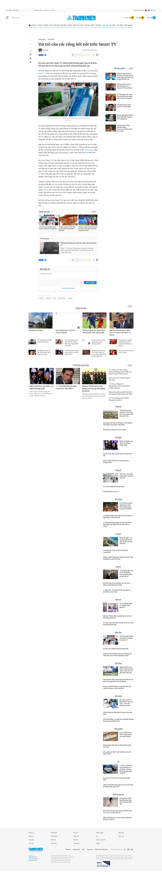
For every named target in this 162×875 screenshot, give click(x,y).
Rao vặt (120, 836)
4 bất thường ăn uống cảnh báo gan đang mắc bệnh (117, 713)
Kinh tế (51, 25)
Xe (110, 25)
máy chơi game (62, 298)
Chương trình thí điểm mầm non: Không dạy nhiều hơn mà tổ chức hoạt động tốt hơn (117, 654)
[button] (30, 41)
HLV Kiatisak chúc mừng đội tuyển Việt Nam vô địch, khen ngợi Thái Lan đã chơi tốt (118, 680)
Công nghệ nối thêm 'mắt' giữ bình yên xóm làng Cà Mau (117, 753)
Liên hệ (52, 10)
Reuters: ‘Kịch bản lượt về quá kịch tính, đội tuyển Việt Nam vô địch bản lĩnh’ (117, 687)
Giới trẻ (70, 25)
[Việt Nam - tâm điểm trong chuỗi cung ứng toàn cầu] (110, 477)
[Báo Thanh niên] (35, 849)
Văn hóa (87, 25)
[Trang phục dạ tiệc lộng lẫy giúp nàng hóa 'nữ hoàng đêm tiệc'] (110, 802)
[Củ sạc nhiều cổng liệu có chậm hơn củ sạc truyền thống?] (110, 736)
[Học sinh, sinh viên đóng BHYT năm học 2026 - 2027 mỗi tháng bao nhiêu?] (110, 703)
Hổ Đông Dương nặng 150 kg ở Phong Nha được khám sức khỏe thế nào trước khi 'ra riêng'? (117, 524)
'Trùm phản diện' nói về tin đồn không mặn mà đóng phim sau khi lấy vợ (126, 573)
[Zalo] (155, 10)
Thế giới (45, 25)
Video (114, 25)
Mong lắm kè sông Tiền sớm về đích (114, 430)
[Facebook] (149, 10)
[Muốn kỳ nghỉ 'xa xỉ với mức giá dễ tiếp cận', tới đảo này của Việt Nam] (110, 541)
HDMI (54, 298)
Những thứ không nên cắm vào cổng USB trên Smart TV (78, 244)
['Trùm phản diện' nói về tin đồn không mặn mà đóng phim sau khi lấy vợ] (110, 574)
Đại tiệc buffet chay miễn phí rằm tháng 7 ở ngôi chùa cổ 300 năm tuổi (118, 516)
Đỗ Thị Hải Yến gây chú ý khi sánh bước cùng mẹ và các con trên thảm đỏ (117, 811)
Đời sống (57, 25)
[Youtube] (146, 10)
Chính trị (34, 25)
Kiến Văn (45, 50)
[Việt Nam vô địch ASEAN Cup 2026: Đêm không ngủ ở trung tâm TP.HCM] (110, 506)
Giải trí (93, 25)
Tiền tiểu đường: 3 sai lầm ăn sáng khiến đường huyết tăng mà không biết (118, 720)
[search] (23, 17)
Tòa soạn (90, 849)
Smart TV (42, 73)
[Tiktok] (152, 10)
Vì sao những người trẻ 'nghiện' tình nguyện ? (126, 605)
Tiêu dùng (120, 25)
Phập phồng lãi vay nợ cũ (111, 491)
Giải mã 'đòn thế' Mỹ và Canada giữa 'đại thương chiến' (116, 461)
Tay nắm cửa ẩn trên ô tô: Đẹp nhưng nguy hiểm (116, 779)
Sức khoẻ (54, 836)
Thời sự (40, 25)
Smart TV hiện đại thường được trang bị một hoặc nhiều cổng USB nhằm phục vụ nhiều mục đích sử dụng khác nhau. (77, 250)
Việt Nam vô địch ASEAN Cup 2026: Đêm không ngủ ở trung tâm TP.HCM (126, 506)
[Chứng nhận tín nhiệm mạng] (103, 864)
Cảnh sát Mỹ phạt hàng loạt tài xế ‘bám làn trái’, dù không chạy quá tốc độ (118, 786)
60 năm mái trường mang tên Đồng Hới (115, 649)
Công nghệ (105, 25)
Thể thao (98, 25)
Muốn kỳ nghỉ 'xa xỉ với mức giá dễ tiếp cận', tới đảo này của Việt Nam (126, 540)
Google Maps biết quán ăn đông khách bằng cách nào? (117, 746)
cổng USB (48, 298)
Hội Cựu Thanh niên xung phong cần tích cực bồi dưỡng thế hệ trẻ (117, 617)
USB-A (45, 190)
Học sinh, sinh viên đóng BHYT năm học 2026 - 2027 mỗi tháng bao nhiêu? (126, 702)
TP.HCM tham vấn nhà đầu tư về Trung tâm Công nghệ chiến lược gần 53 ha (126, 413)
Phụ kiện (70, 298)
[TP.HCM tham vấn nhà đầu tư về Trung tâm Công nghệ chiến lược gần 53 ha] (110, 414)
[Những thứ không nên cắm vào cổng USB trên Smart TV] (49, 248)
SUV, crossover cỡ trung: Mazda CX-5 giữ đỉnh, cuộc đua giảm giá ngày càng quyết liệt (126, 769)
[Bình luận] (30, 55)
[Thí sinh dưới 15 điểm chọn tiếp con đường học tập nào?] (110, 640)
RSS (83, 849)
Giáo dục (76, 25)
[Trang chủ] (29, 25)
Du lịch (81, 25)
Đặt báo (68, 849)
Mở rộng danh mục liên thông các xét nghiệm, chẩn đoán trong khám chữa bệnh (117, 424)
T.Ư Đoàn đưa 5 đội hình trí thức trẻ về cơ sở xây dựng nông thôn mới (118, 624)
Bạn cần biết (38, 10)
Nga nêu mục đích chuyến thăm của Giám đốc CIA (117, 454)
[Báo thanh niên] (81, 17)
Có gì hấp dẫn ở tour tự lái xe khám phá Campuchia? (115, 551)
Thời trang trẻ (128, 25)
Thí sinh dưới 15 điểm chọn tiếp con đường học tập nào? (126, 638)
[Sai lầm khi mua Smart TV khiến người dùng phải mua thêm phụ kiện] (68, 99)
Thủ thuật (51, 39)
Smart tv (41, 298)
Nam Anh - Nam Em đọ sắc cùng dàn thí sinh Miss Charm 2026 (116, 591)
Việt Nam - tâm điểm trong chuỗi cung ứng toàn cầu (126, 476)
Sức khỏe (64, 25)
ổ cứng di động (89, 150)
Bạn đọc (121, 833)
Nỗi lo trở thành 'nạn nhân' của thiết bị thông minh (126, 443)
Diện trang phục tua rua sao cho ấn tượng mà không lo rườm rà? (117, 818)
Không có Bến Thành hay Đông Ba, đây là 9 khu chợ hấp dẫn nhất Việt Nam (118, 558)
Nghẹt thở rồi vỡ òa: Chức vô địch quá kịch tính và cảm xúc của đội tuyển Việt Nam (127, 670)
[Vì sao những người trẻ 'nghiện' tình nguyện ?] (110, 607)
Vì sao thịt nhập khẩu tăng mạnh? (114, 486)
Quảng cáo (76, 849)
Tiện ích (46, 10)
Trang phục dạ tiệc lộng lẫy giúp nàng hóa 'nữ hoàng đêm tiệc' (126, 801)
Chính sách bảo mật (101, 849)
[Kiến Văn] (40, 50)
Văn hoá (76, 836)
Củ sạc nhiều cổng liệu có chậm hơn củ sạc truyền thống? (126, 734)
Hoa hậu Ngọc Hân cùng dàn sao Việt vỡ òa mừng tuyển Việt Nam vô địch (116, 584)
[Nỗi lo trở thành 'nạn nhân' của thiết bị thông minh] (110, 445)
